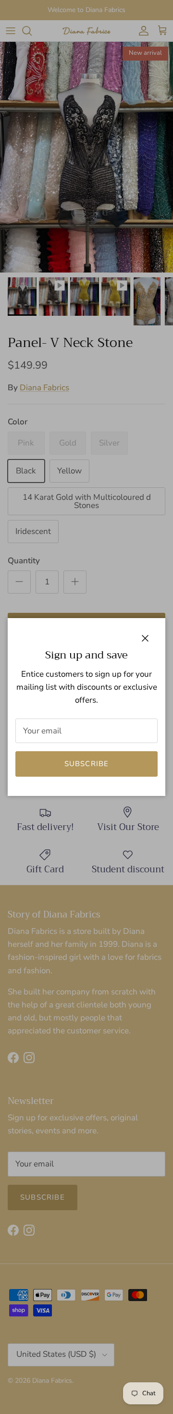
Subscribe (86, 764)
